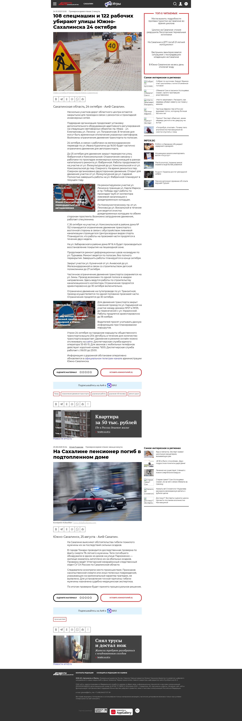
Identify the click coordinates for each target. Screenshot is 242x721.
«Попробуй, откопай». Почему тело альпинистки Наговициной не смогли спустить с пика (171, 129)
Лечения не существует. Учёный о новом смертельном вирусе (170, 471)
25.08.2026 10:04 (60, 447)
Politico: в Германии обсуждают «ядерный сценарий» (169, 145)
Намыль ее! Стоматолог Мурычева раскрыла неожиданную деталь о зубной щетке (171, 491)
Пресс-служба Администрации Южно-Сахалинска (75, 93)
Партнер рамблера (85, 710)
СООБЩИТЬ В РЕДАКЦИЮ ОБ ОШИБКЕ (112, 673)
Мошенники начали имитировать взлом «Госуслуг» (170, 154)
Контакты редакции (84, 673)
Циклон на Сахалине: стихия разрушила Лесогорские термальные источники (166, 32)
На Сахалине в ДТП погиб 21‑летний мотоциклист (166, 43)
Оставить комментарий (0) (121, 372)
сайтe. (89, 341)
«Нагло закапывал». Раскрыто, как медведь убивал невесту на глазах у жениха (171, 102)
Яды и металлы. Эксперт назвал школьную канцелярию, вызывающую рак (170, 454)
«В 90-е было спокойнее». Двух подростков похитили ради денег (171, 462)
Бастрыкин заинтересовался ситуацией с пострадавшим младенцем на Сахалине (166, 54)
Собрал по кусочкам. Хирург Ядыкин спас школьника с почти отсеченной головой (172, 83)
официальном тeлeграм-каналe (103, 358)
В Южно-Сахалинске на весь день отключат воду (166, 65)
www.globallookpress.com (84, 523)
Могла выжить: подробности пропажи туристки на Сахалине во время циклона (166, 21)
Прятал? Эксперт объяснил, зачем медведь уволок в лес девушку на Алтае (171, 120)
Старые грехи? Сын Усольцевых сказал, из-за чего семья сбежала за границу (171, 481)
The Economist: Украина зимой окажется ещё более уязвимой (168, 164)
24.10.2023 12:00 (60, 11)
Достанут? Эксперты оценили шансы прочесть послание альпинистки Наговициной (172, 500)
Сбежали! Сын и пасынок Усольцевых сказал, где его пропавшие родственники (172, 92)
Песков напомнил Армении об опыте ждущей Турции (171, 182)
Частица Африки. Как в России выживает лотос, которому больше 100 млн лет (171, 111)
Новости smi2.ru (62, 438)
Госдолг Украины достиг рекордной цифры (171, 173)
